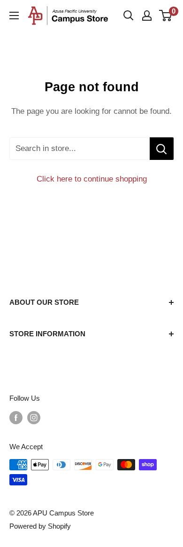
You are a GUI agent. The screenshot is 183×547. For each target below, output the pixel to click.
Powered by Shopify (40, 526)
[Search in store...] (162, 148)
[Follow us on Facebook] (16, 417)
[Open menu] (14, 15)
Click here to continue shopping (92, 178)
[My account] (147, 15)
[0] (166, 15)
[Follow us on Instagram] (33, 417)
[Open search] (128, 15)
